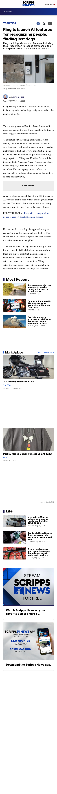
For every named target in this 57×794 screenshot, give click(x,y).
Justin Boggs (18, 97)
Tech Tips (9, 23)
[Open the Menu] (4, 4)
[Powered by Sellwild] (50, 502)
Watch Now (49, 4)
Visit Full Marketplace (45, 352)
